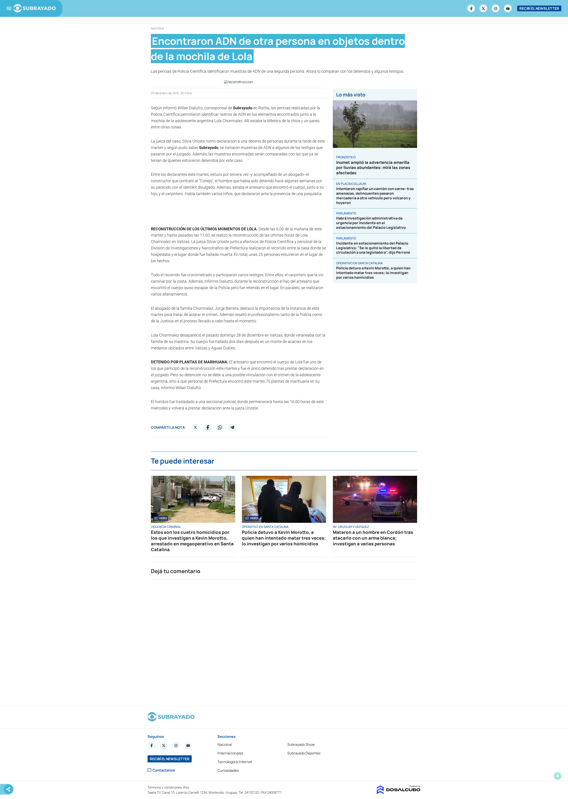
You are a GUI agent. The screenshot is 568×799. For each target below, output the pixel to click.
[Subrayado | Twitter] (483, 8)
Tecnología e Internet (234, 761)
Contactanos (163, 770)
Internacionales (230, 753)
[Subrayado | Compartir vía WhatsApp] (220, 427)
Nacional (158, 28)
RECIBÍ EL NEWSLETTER (539, 8)
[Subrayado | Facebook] (471, 8)
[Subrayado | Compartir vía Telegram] (232, 427)
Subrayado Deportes (303, 753)
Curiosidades (228, 770)
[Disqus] (284, 640)
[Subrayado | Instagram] (495, 8)
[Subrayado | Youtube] (508, 8)
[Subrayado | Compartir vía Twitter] (195, 427)
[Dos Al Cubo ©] (398, 792)
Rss (186, 787)
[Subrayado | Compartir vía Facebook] (207, 427)
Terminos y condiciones (165, 787)
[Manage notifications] (557, 775)
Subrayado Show (301, 744)
